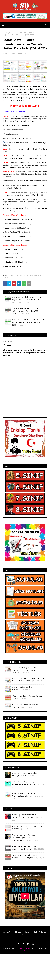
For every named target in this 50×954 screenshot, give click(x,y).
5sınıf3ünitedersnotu (35, 275)
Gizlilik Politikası (40, 932)
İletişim (28, 932)
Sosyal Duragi (10, 54)
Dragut (25, 950)
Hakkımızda (18, 932)
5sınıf (13, 275)
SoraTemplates (24, 948)
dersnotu (6, 277)
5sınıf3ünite (21, 275)
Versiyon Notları (25, 935)
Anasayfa (7, 932)
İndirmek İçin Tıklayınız (25, 105)
